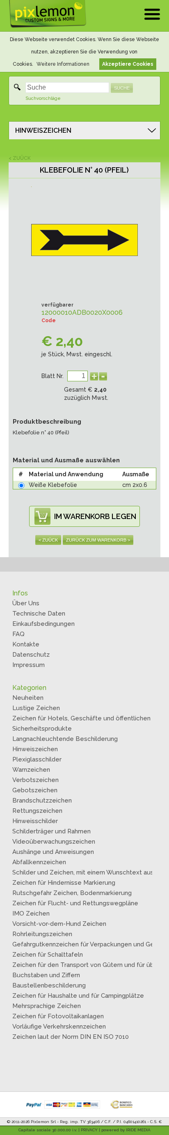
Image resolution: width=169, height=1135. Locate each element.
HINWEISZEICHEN (43, 130)
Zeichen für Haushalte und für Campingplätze (78, 995)
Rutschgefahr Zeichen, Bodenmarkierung (72, 893)
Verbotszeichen (35, 780)
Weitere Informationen (63, 64)
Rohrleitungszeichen (42, 934)
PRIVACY (89, 1130)
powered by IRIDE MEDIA (126, 1130)
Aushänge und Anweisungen (53, 852)
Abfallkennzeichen (39, 862)
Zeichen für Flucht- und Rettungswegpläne (75, 903)
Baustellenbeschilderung (49, 985)
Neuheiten (27, 697)
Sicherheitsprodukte (42, 728)
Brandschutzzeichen (42, 800)
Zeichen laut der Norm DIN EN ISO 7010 (70, 1036)
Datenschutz (31, 654)
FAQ (18, 634)
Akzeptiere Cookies (127, 64)
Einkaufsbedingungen (43, 623)
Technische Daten (38, 613)
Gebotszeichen (34, 790)
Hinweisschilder (35, 821)
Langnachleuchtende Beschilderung (65, 739)
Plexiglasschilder (37, 759)
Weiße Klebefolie (53, 485)
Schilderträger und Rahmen (51, 831)
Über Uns (25, 603)
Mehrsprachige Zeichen (46, 1006)
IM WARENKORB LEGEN (95, 516)
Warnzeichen (31, 769)
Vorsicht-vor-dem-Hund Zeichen (59, 923)
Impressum (28, 665)
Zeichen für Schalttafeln (47, 954)
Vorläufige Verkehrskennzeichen (59, 1026)
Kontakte (25, 644)
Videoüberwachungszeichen (53, 841)
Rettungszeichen (37, 810)
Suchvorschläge (43, 98)
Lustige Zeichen (36, 708)
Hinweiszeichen (35, 749)
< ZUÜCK (20, 158)
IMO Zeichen (31, 913)
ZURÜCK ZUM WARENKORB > (98, 540)
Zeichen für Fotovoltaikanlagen (58, 1016)
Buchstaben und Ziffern (46, 975)
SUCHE (122, 87)
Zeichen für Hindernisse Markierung (63, 882)
